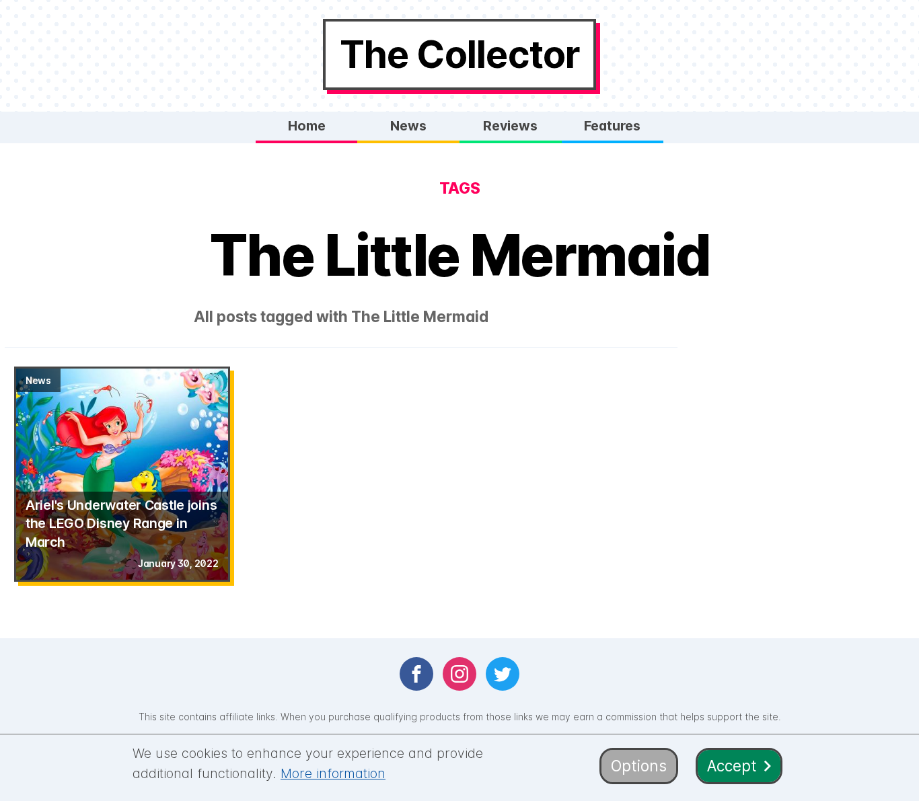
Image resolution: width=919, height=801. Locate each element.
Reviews (510, 126)
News (408, 126)
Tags (459, 188)
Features (612, 126)
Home (307, 126)
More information (333, 773)
